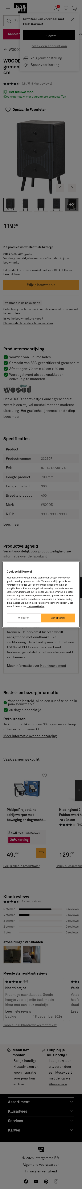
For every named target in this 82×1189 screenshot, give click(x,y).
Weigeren (23, 618)
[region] (41, 594)
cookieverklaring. (36, 606)
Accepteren (58, 618)
